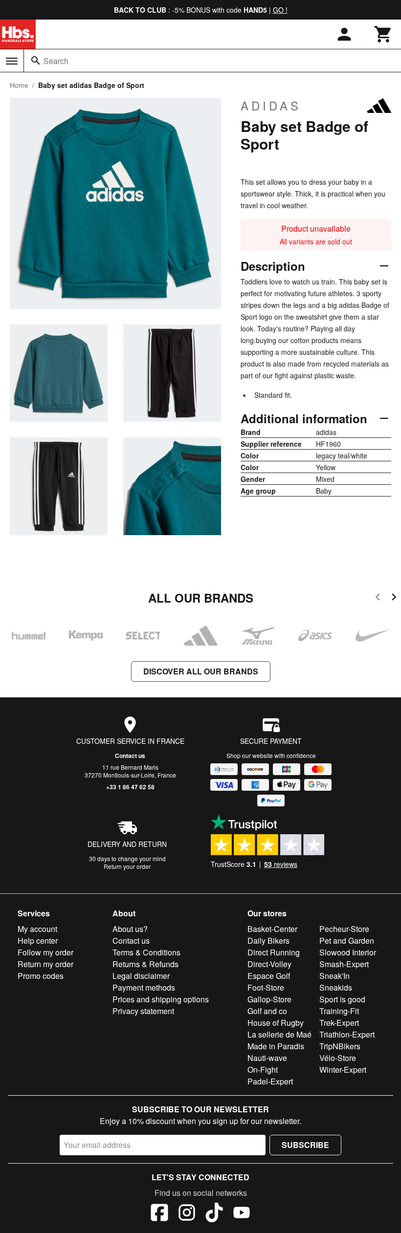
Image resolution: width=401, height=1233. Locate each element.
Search (56, 60)
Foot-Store (265, 987)
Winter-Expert (342, 1069)
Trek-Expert (339, 1022)
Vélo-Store (337, 1057)
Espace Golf (268, 975)
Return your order (127, 866)
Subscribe (305, 1144)
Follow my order (45, 952)
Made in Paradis (275, 1046)
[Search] (36, 60)
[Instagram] (187, 1214)
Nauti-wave (267, 1057)
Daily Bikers (268, 940)
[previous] (378, 598)
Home (19, 85)
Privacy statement (143, 1011)
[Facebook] (159, 1214)
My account (37, 928)
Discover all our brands (200, 671)
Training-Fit (339, 1011)
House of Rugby (275, 1022)
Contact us (130, 755)
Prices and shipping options (160, 999)
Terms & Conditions (146, 952)
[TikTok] (214, 1214)
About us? (130, 928)
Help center (38, 940)
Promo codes (41, 975)
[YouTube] (241, 1214)
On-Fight (262, 1069)
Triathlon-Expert (347, 1034)
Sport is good (342, 999)
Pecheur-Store (344, 928)
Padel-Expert (270, 1081)
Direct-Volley (269, 964)
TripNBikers (339, 1046)
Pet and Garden (346, 940)
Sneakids (335, 987)
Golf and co (267, 1011)
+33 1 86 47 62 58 (130, 786)
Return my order (45, 964)
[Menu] (11, 61)
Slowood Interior (347, 952)
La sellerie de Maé (279, 1034)
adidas (271, 105)
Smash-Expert (344, 964)
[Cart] (383, 34)
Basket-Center (272, 928)
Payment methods (143, 987)
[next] (394, 598)
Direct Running (273, 952)
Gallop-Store (269, 999)
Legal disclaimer (141, 975)
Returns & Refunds (145, 964)
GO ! (280, 10)
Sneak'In (334, 975)
